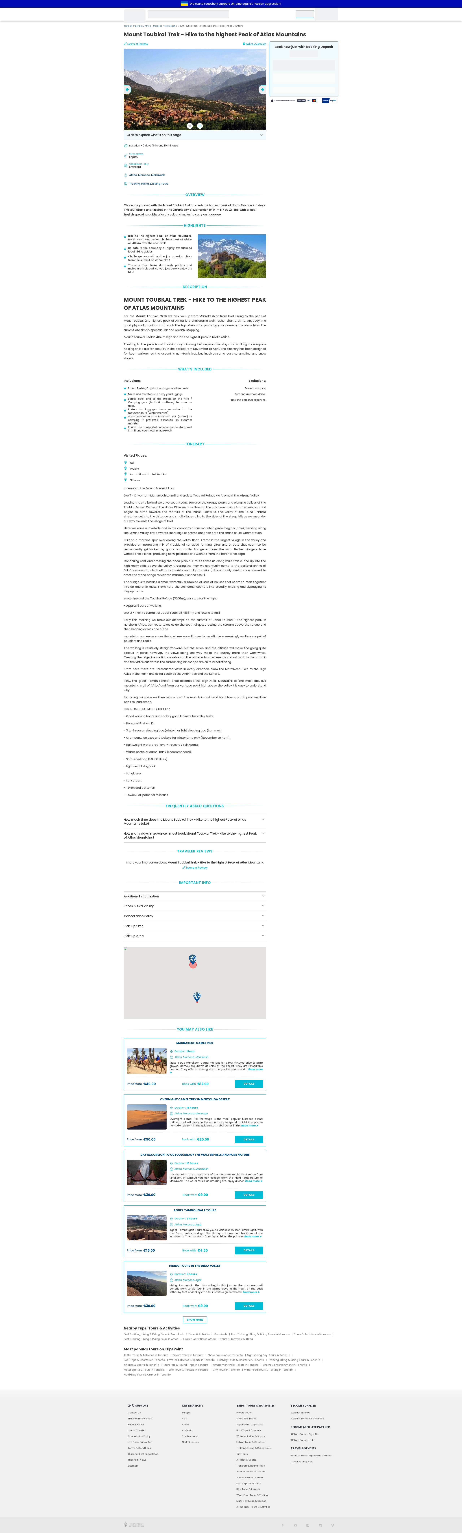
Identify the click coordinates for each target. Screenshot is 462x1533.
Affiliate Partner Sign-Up (305, 1434)
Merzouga (201, 1113)
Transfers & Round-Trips (250, 1465)
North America (190, 1442)
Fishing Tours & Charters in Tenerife (242, 1360)
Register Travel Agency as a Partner (311, 1455)
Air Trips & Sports (246, 1459)
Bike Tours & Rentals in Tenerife (189, 1370)
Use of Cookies (137, 1430)
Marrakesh (169, 25)
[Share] (200, 126)
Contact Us (134, 1412)
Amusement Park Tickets (250, 1471)
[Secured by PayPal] (329, 101)
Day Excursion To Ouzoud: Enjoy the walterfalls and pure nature (195, 1155)
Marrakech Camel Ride (194, 1043)
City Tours (242, 1454)
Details (249, 1084)
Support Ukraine (230, 4)
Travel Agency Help (302, 1461)
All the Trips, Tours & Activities (253, 1507)
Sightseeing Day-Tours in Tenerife (269, 1355)
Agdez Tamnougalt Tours (194, 1210)
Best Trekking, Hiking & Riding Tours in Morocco (260, 1334)
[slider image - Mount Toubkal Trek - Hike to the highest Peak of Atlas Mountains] (195, 89)
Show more (195, 1320)
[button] (192, 960)
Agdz (198, 1224)
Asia (184, 1418)
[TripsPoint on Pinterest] (283, 1525)
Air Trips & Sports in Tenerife (142, 1365)
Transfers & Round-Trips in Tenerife (186, 1365)
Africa (148, 25)
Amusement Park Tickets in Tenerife (236, 1365)
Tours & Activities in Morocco (312, 1334)
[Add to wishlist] (190, 126)
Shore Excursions (246, 1418)
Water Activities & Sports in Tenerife (192, 1360)
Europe (186, 1412)
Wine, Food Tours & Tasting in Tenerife (268, 1370)
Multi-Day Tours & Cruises (251, 1501)
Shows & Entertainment (249, 1477)
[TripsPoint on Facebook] (308, 1525)
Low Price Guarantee (140, 1442)
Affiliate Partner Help (302, 1440)
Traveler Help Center (140, 1418)
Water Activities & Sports (250, 1436)
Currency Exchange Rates (143, 1454)
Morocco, (144, 175)
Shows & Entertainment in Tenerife (285, 1365)
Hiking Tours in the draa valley (195, 1266)
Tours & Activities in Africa (199, 1339)
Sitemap (133, 1465)
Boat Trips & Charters (248, 1430)
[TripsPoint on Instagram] (320, 1525)
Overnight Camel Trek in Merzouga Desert (195, 1099)
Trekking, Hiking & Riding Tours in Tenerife (294, 1360)
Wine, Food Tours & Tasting (252, 1495)
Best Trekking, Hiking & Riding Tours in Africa (151, 1339)
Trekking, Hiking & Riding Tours (148, 183)
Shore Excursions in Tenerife (226, 1355)
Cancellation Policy (139, 1436)
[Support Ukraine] (184, 4)
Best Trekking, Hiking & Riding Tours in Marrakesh (154, 1334)
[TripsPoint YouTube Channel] (295, 1525)
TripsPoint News (137, 1459)
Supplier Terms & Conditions (307, 1418)
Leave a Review (137, 44)
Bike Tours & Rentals (248, 1489)
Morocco (157, 25)
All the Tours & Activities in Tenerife (146, 1355)
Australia (187, 1430)
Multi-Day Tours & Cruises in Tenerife (147, 1374)
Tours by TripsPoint (133, 25)
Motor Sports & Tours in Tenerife (144, 1370)
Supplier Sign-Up (300, 1412)
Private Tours (244, 1412)
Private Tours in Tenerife (188, 1355)
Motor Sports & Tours (248, 1483)
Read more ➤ (249, 1125)
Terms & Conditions (139, 1448)
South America (190, 1436)
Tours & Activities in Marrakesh (208, 1334)
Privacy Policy (136, 1424)
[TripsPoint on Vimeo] (332, 1525)
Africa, (133, 175)
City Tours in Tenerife (227, 1370)
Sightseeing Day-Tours (249, 1424)
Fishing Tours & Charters (250, 1442)
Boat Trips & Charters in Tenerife (145, 1360)
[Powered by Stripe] (294, 101)
